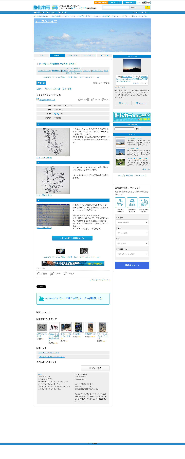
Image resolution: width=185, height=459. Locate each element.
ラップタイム (88, 55)
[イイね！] (81, 99)
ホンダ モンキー (132, 148)
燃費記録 (65, 71)
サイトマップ (140, 175)
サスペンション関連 (99, 16)
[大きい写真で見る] (44, 158)
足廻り (88, 16)
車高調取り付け (90, 334)
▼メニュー (104, 55)
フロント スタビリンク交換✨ (66, 336)
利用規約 (129, 175)
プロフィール (69, 68)
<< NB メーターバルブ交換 (54, 77)
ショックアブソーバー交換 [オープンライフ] (131, 16)
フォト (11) (87, 71)
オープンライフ (46, 21)
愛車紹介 (57, 55)
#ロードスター (127, 77)
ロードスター (72, 16)
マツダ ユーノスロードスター (137, 158)
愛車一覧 (146, 169)
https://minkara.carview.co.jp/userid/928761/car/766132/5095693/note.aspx (131, 79)
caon (40, 374)
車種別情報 (56, 16)
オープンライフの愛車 (49, 64)
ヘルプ (139, 2)
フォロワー (141, 103)
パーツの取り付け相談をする (72, 238)
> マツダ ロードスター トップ (49, 353)
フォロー (123, 103)
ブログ (41, 55)
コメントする (95, 368)
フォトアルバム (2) (75, 71)
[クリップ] (105, 99)
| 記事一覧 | (72, 77)
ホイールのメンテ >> (89, 77)
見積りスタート (132, 265)
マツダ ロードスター (68, 64)
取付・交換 (111, 16)
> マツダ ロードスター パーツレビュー (52, 357)
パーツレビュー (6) (44, 71)
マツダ (64, 16)
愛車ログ (78, 68)
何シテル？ (136, 83)
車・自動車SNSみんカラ (42, 16)
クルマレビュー (97, 71)
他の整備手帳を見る (47, 100)
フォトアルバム (73, 55)
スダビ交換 (77, 334)
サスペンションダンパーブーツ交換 (102, 336)
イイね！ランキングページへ (99, 280)
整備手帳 (81, 16)
